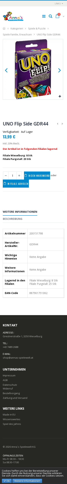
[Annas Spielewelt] (13, 16)
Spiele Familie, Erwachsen (17, 34)
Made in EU (9, 414)
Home (4, 28)
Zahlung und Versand (15, 398)
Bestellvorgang (11, 393)
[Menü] (43, 16)
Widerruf (8, 388)
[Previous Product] (57, 123)
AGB (5, 380)
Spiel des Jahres (12, 424)
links (57, 3)
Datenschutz (10, 384)
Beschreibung (12, 219)
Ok (8, 481)
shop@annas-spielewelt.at (18, 357)
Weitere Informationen (20, 211)
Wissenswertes (11, 419)
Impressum (9, 375)
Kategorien (17, 28)
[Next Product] (62, 123)
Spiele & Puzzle (37, 28)
